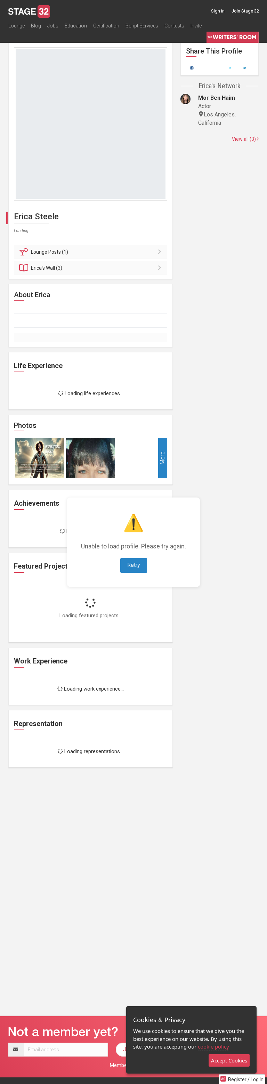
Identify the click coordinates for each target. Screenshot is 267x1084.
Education (76, 25)
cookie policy (213, 1046)
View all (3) (244, 139)
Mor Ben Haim (216, 98)
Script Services (142, 25)
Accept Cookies (229, 1060)
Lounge (16, 25)
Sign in (218, 11)
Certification (106, 25)
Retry (133, 565)
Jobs (52, 25)
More (162, 458)
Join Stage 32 (245, 11)
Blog (36, 25)
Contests (174, 25)
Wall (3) (46, 268)
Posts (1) (49, 252)
